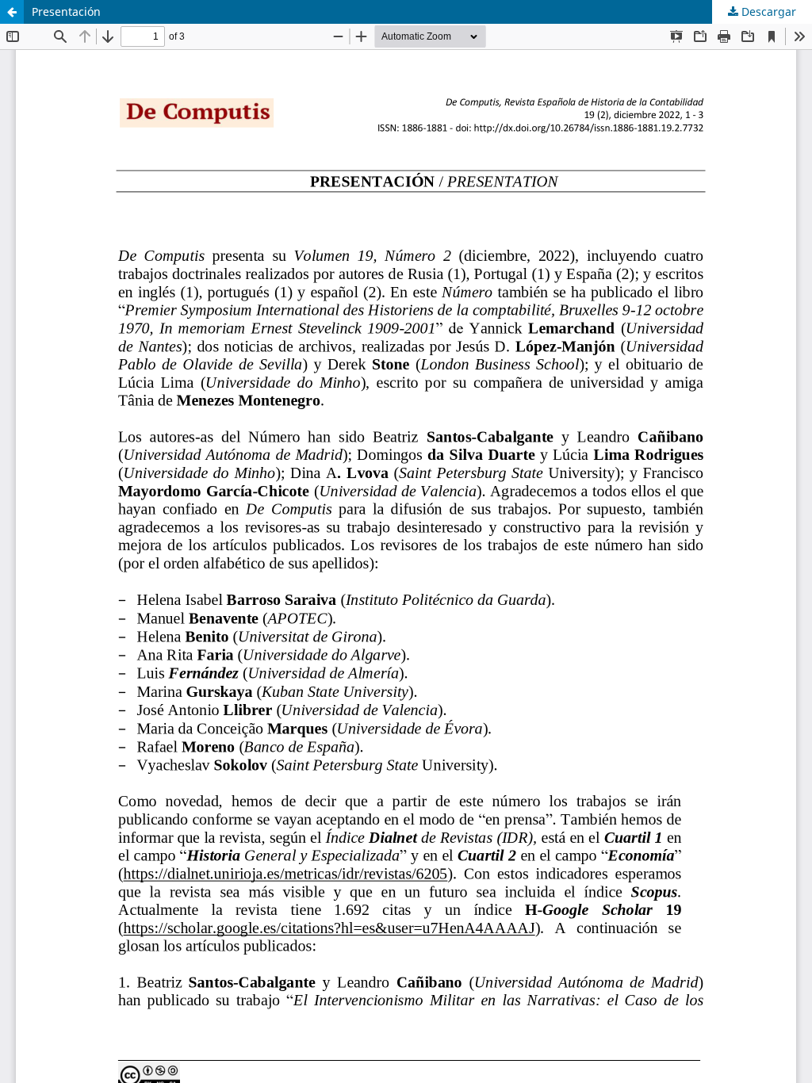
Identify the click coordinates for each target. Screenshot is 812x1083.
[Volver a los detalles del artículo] (12, 12)
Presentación (66, 11)
